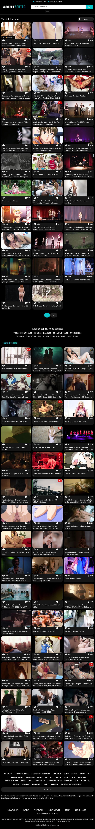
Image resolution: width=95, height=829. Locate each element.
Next (53, 315)
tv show (8, 774)
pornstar (36, 784)
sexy (46, 784)
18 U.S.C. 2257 (80, 810)
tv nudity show (55, 781)
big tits (48, 777)
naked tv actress (21, 784)
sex (76, 781)
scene (74, 774)
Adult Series (43, 825)
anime (82, 774)
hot (73, 777)
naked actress (11, 781)
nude (23, 781)
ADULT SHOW (13, 810)
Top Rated (39, 810)
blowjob (30, 777)
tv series (82, 777)
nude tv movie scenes (71, 784)
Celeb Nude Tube (40, 1)
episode (54, 784)
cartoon (57, 774)
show (39, 777)
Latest (26, 810)
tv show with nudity (40, 774)
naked (58, 777)
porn (66, 774)
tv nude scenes (21, 774)
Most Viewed (54, 810)
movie (66, 777)
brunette (85, 781)
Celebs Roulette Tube (47, 813)
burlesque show (15, 777)
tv (89, 774)
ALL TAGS (47, 789)
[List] (47, 12)
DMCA (67, 810)
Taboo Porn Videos (56, 1)
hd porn (68, 781)
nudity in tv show (36, 781)
